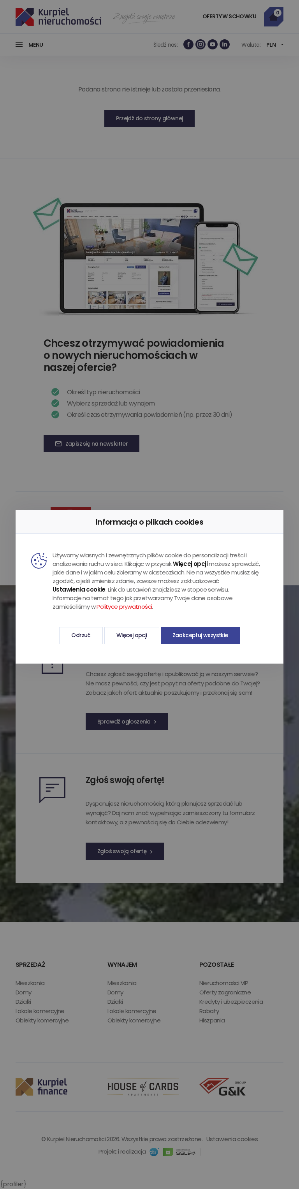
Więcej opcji (131, 635)
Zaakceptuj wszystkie (200, 635)
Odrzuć (80, 635)
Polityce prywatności (124, 606)
